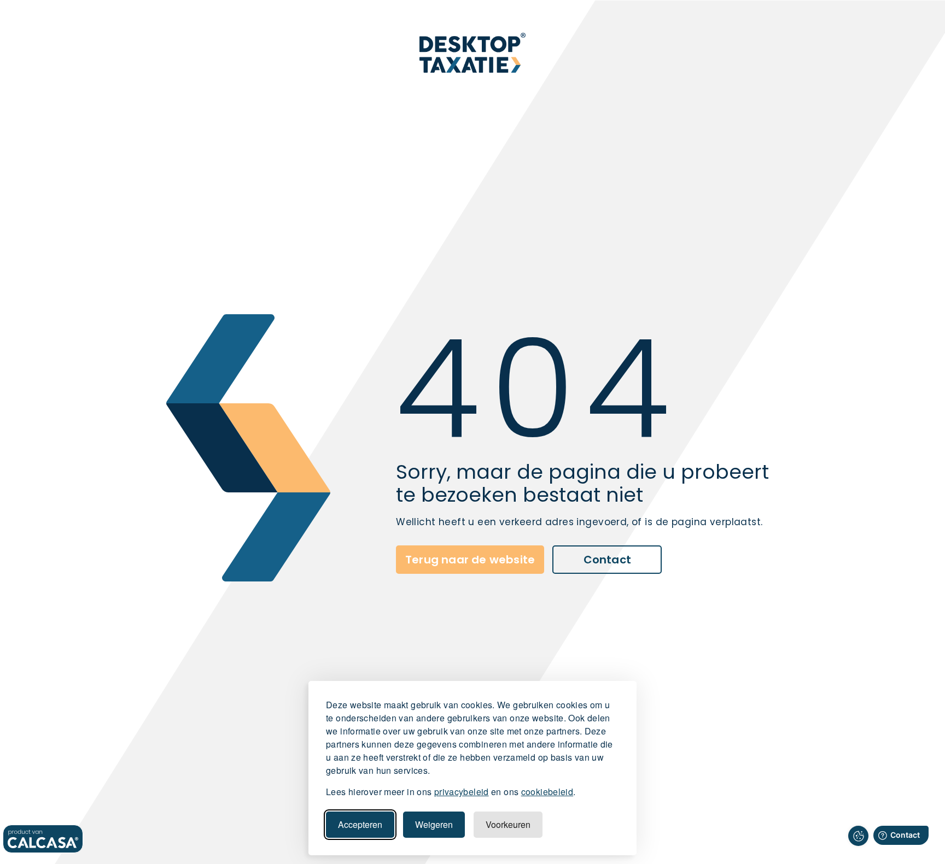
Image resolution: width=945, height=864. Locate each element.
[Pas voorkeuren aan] (858, 836)
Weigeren (434, 824)
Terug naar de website (470, 559)
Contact (607, 559)
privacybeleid (461, 791)
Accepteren (360, 824)
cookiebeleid (547, 791)
